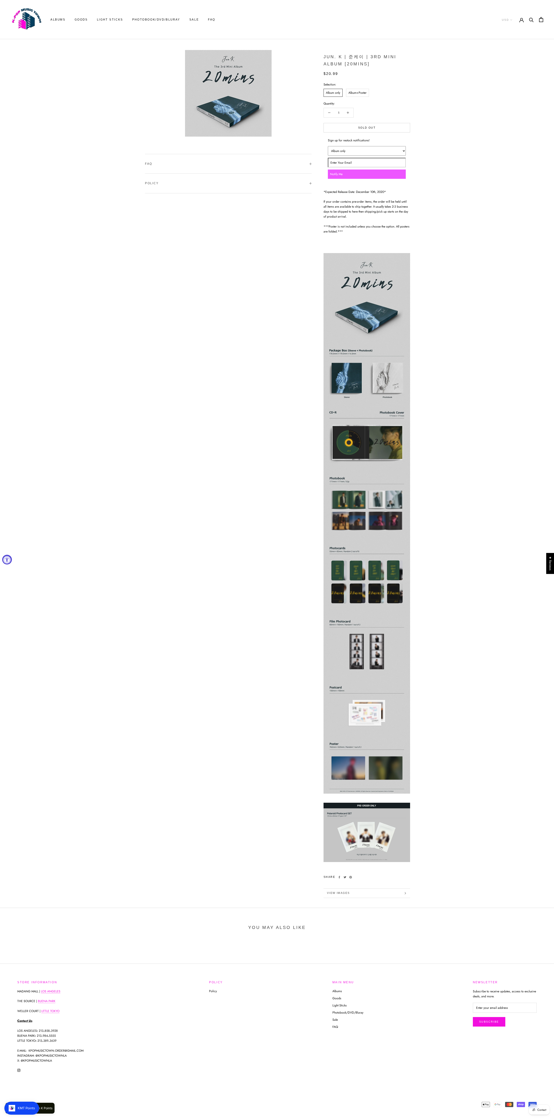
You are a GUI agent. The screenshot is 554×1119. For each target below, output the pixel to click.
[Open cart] (541, 19)
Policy (152, 183)
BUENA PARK (46, 1001)
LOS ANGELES (50, 991)
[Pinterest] (350, 877)
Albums (58, 19)
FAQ (211, 19)
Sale (194, 19)
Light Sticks (110, 19)
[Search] (531, 19)
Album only (333, 92)
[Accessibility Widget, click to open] (7, 559)
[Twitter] (345, 877)
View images (338, 893)
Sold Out (366, 127)
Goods (81, 19)
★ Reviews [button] (550, 563)
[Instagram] (18, 1069)
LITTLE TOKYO (50, 1011)
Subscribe (489, 1021)
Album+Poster (357, 92)
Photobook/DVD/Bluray (156, 19)
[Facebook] (339, 877)
